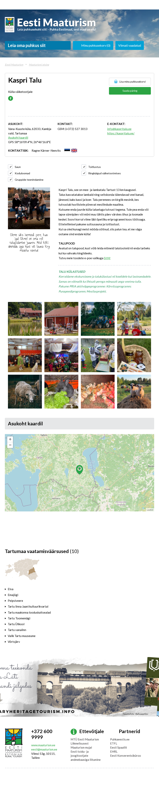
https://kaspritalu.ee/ (121, 133)
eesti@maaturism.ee (44, 749)
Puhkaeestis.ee (120, 739)
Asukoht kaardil (18, 137)
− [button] (10, 445)
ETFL (113, 743)
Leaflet (150, 509)
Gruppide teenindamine (29, 179)
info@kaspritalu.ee (119, 129)
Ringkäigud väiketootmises (104, 173)
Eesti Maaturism (14, 64)
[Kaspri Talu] (25, 319)
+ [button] (10, 439)
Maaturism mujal (81, 747)
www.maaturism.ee (43, 745)
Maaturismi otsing (39, 64)
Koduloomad (22, 173)
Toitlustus (94, 166)
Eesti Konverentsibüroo (125, 755)
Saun (18, 166)
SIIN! (107, 258)
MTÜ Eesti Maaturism (85, 739)
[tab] (30, 589)
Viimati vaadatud (129, 45)
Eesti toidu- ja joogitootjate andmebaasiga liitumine (86, 755)
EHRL (114, 751)
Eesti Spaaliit (118, 747)
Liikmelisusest (80, 743)
